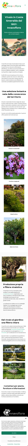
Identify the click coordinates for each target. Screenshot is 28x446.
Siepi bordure (14, 214)
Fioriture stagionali (14, 181)
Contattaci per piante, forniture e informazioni (14, 387)
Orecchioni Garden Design (18, 329)
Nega (14, 437)
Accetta (14, 433)
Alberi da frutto (14, 247)
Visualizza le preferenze (14, 441)
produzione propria (8, 294)
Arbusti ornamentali (14, 148)
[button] (26, 418)
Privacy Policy (17, 444)
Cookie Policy (10, 444)
